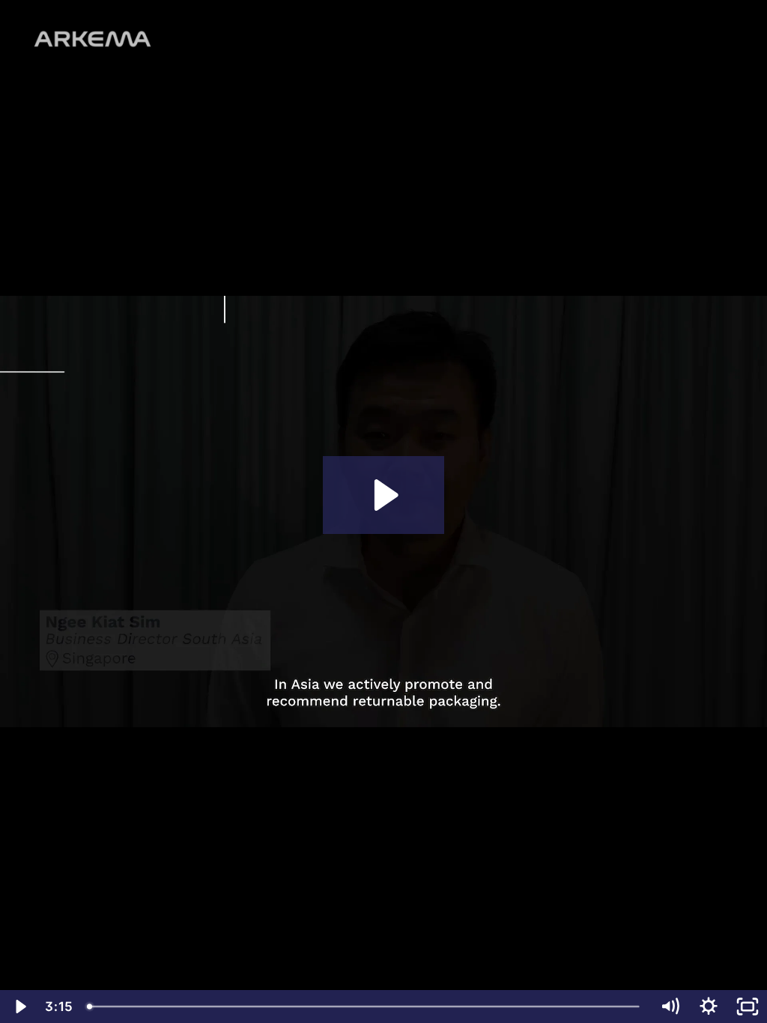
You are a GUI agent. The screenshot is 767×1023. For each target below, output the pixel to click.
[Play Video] (19, 1006)
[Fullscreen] (747, 1006)
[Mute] (669, 1006)
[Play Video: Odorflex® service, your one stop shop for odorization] (384, 495)
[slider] (365, 1006)
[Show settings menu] (708, 1006)
